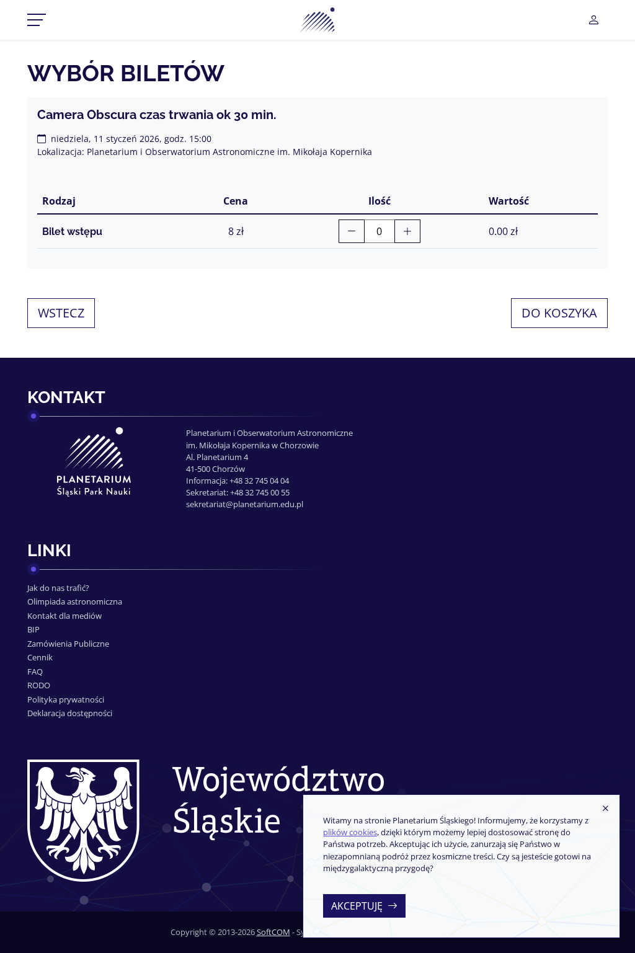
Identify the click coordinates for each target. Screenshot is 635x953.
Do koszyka (559, 312)
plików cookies (350, 832)
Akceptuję (357, 906)
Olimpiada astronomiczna (74, 601)
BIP (33, 629)
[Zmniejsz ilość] (352, 231)
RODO (38, 685)
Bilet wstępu (72, 231)
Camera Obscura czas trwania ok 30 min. (157, 114)
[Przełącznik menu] (36, 20)
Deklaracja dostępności (69, 713)
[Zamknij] (605, 808)
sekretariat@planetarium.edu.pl (244, 504)
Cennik (40, 657)
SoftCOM (273, 931)
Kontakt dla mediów (64, 615)
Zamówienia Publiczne (68, 643)
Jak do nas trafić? (58, 587)
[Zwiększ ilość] (407, 231)
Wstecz (61, 312)
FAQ (35, 671)
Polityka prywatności (65, 699)
